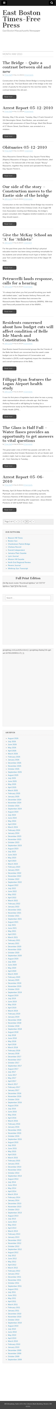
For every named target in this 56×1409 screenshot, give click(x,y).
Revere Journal (14, 565)
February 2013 (14, 1234)
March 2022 (13, 900)
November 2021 (14, 913)
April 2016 (12, 1118)
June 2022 (12, 891)
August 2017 (13, 1069)
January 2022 (13, 907)
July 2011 (12, 1292)
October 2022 (13, 879)
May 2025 (12, 784)
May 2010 (12, 1335)
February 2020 (14, 977)
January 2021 (13, 943)
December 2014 (14, 1167)
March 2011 (13, 1304)
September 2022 (15, 882)
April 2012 (12, 1265)
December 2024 (14, 800)
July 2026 (12, 741)
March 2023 (13, 864)
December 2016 (14, 1093)
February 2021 (14, 940)
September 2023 (15, 845)
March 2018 (13, 1047)
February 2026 (14, 757)
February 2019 (14, 1014)
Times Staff (8, 75)
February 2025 (14, 793)
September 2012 (15, 1249)
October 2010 (13, 1320)
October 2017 (13, 1063)
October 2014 (13, 1173)
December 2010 (14, 1314)
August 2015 (13, 1142)
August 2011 (13, 1289)
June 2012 (12, 1258)
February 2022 (14, 904)
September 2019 (15, 992)
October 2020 (13, 953)
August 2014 (13, 1179)
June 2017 (12, 1075)
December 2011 (14, 1277)
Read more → (9, 97)
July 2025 (12, 778)
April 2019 (12, 1008)
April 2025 (12, 787)
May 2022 (12, 894)
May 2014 (12, 1188)
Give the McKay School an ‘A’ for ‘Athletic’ (27, 237)
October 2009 (13, 1356)
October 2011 (13, 1283)
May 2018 (12, 1041)
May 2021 (12, 931)
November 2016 (14, 1096)
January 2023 (13, 870)
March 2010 (13, 1341)
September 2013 (15, 1213)
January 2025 (13, 796)
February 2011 (14, 1307)
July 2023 (12, 852)
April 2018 (12, 1044)
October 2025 (13, 769)
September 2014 (15, 1176)
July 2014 (12, 1182)
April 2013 (12, 1228)
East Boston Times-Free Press (22, 19)
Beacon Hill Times (15, 538)
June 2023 (12, 855)
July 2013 (12, 1219)
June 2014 (12, 1185)
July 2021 (12, 925)
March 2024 (13, 827)
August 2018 (13, 1032)
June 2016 (12, 1112)
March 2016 (13, 1121)
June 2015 (12, 1148)
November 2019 (14, 986)
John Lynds (8, 199)
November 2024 (14, 803)
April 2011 (12, 1301)
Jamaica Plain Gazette (17, 553)
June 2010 (12, 1332)
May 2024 (12, 821)
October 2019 (13, 989)
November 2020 (14, 949)
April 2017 (12, 1081)
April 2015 (12, 1154)
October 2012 (13, 1246)
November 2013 (14, 1207)
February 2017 (14, 1087)
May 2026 (12, 748)
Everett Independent (16, 550)
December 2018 (14, 1020)
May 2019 (12, 1004)
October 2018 (13, 1026)
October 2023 (13, 842)
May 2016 (12, 1115)
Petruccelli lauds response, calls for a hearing (28, 280)
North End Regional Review (19, 562)
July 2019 (12, 998)
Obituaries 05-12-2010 (25, 147)
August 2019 (13, 995)
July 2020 (12, 962)
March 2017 (13, 1084)
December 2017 (14, 1057)
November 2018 (14, 1023)
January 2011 (13, 1311)
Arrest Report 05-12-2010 (28, 108)
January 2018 (13, 1053)
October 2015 (13, 1136)
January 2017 (13, 1090)
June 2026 (12, 744)
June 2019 (12, 1002)
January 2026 (13, 760)
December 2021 (14, 910)
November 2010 (14, 1317)
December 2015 (14, 1130)
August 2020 (13, 959)
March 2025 (13, 790)
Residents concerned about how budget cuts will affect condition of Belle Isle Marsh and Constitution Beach (28, 331)
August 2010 (13, 1326)
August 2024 (13, 812)
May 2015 (12, 1151)
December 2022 (14, 873)
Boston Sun (12, 541)
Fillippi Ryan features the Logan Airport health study (27, 383)
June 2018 (12, 1038)
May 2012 (12, 1262)
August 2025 (13, 775)
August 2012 (13, 1252)
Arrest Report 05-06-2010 (23, 479)
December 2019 (14, 983)
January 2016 (13, 1127)
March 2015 (13, 1158)
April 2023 (12, 861)
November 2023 (14, 839)
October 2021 (13, 916)
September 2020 (15, 956)
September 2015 (15, 1139)
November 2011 (14, 1280)
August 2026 (13, 738)
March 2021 (13, 937)
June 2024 (12, 818)
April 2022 (12, 898)
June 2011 (12, 1295)
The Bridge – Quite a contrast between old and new (27, 67)
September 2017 (15, 1066)
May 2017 (12, 1078)
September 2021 (15, 919)
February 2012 (14, 1271)
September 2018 (15, 1029)
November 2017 (14, 1060)
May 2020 (12, 968)
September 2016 (15, 1102)
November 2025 (14, 766)
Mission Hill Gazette (16, 559)
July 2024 (12, 815)
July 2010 (12, 1329)
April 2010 (12, 1338)
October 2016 (13, 1099)
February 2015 (14, 1161)
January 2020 (13, 980)
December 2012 (14, 1240)
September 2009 (15, 1359)
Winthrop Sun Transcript (18, 568)
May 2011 (12, 1298)
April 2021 (12, 934)
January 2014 (13, 1200)
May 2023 (12, 858)
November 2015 (14, 1133)
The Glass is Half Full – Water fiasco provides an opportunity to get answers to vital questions (28, 434)
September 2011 (15, 1286)
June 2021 (12, 928)
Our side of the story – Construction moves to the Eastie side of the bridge (27, 191)
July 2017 (12, 1072)
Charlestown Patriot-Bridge (19, 544)
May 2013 (12, 1225)
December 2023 (14, 836)
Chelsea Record (14, 547)
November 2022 (14, 876)
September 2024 (15, 809)
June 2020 (12, 965)
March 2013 (13, 1231)
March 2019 (13, 1011)
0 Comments (28, 75)
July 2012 (12, 1255)
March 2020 (13, 974)
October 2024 (13, 806)
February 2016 (14, 1124)
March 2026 (13, 754)
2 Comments (28, 392)
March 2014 (13, 1194)
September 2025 (15, 772)
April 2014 (12, 1191)
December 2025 (14, 763)
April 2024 (12, 824)
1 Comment (28, 151)
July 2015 (12, 1145)
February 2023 (14, 867)
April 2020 (12, 971)
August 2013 (13, 1216)
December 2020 (14, 946)
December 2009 (14, 1350)
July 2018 (12, 1035)
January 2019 (13, 1017)
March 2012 (13, 1268)
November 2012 (14, 1243)
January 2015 (13, 1164)
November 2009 (14, 1353)
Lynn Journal (13, 556)
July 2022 (12, 888)
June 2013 (12, 1222)
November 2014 (14, 1170)
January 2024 (13, 833)
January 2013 (13, 1237)
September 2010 (15, 1323)
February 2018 (14, 1050)
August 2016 (13, 1106)
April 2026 (12, 751)
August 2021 (13, 922)
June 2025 (12, 781)
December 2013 (14, 1203)
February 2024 (14, 830)
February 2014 (14, 1197)
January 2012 (13, 1274)
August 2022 (13, 885)
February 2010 (14, 1344)
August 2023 (13, 849)
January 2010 (13, 1347)
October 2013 (13, 1210)
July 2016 (12, 1109)
